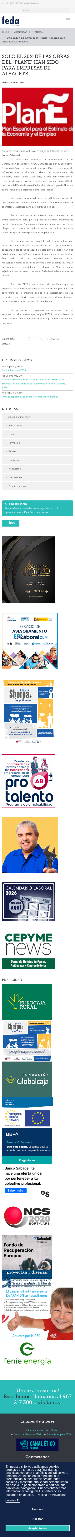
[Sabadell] (27, 1181)
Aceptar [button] (37, 1518)
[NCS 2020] (27, 1216)
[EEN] (27, 1112)
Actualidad (20, 32)
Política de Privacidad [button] (52, 1494)
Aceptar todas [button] (37, 1528)
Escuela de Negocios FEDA (42, 1430)
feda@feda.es (31, 3)
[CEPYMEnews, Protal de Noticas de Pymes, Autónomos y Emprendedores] (28, 949)
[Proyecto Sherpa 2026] (28, 711)
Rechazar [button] (38, 1509)
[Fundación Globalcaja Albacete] (27, 1079)
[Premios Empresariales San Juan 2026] (28, 569)
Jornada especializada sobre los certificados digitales (30, 396)
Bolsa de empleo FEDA (59, 1434)
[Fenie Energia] (27, 1353)
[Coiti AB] (27, 1278)
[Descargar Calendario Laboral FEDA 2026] (28, 901)
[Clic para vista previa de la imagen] (37, 117)
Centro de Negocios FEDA (27, 1434)
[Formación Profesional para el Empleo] (30, 844)
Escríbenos (17, 1396)
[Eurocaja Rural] (27, 1001)
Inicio (5, 32)
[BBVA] (27, 1146)
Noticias (37, 32)
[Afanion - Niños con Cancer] (37, 1314)
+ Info (10, 522)
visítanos (49, 1402)
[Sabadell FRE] (27, 1252)
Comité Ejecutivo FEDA (14, 370)
